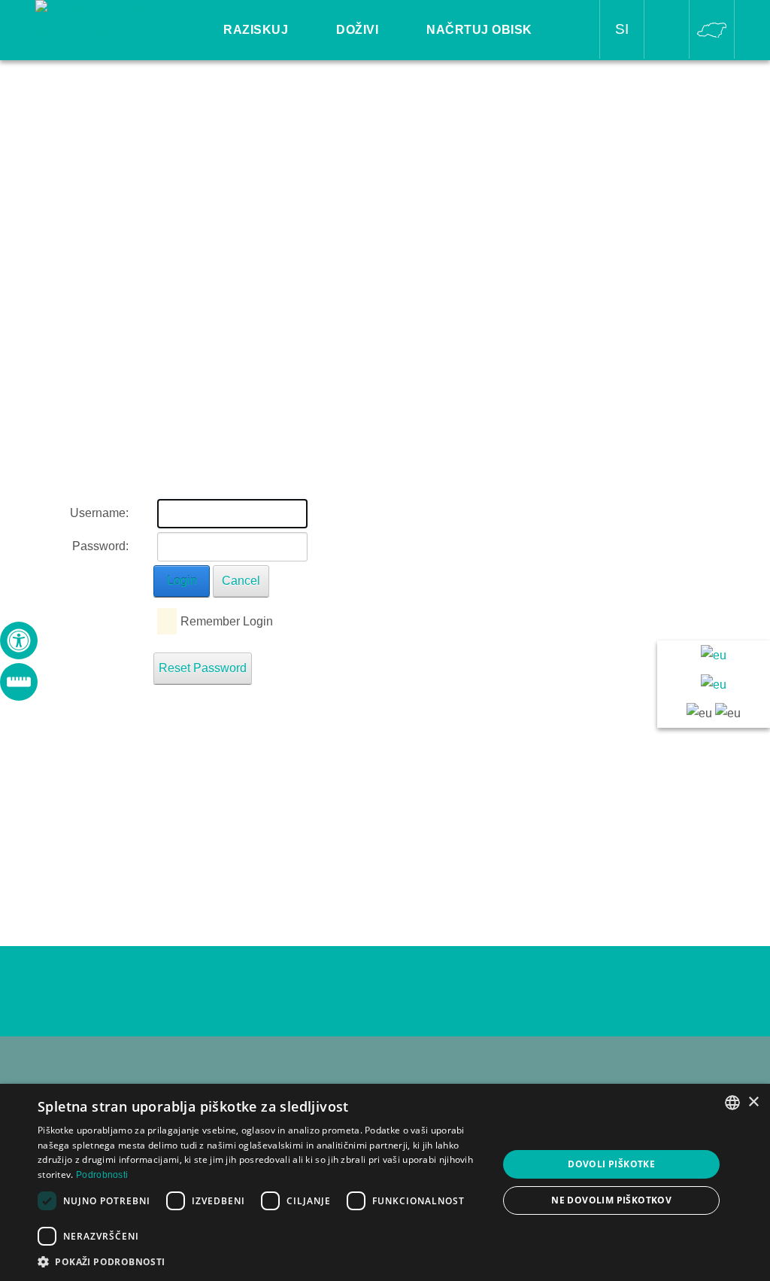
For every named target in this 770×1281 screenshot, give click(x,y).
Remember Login (226, 621)
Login (182, 580)
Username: (99, 513)
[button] (261, 1262)
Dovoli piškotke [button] (611, 1164)
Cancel (241, 580)
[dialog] (385, 1182)
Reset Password (203, 668)
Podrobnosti (102, 1175)
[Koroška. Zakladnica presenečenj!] (105, 20)
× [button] (753, 1102)
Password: (100, 546)
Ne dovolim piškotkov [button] (611, 1200)
